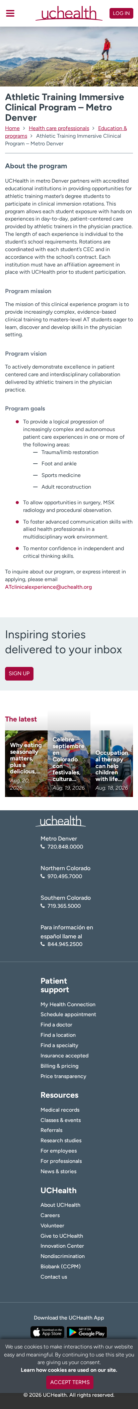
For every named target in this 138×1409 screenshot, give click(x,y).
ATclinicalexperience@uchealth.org (48, 587)
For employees (59, 1151)
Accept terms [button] (70, 1382)
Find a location (58, 1035)
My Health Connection (68, 1004)
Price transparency (63, 1076)
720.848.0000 (65, 847)
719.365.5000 (64, 906)
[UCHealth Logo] (61, 821)
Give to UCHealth (62, 1236)
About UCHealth (60, 1205)
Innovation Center (62, 1246)
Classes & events (61, 1120)
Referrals (51, 1130)
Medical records (60, 1110)
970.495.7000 (65, 876)
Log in (121, 13)
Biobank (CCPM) (61, 1266)
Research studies (61, 1140)
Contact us (54, 1277)
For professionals (61, 1161)
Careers (50, 1215)
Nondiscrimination (63, 1256)
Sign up (19, 673)
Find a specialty (59, 1045)
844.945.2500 (65, 944)
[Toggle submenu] (10, 13)
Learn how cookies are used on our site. (69, 1370)
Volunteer (52, 1225)
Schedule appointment (68, 1014)
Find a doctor (56, 1024)
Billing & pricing (59, 1066)
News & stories (58, 1171)
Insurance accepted (64, 1055)
